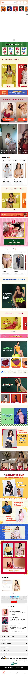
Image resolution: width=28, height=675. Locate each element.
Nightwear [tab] (22, 160)
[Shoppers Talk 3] (11, 585)
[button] (21, 2)
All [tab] (3, 160)
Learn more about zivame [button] (8, 636)
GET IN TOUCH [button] (4, 654)
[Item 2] (16, 363)
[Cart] (25, 2)
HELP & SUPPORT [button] (5, 647)
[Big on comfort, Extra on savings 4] (11, 323)
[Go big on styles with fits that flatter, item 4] (11, 200)
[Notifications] (18, 2)
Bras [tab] (9, 160)
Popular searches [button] (6, 640)
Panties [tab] (15, 160)
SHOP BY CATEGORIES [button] (6, 643)
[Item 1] (5, 363)
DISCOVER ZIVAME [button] (5, 650)
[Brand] (8, 112)
